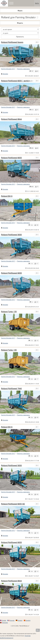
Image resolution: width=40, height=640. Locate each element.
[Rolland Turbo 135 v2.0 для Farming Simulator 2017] (20, 325)
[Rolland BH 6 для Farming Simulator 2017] (20, 440)
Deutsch (20, 620)
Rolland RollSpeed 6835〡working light (17, 81)
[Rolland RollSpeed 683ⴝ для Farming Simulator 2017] (20, 171)
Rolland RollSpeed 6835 (11, 158)
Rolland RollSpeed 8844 (11, 119)
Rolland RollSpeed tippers (12, 42)
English (4, 620)
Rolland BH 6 (6, 196)
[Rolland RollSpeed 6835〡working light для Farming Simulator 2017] (20, 94)
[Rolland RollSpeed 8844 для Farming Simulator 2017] (20, 594)
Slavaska (5, 74)
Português (5, 622)
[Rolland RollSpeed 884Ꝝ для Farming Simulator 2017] (20, 132)
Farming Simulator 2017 (8, 69)
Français (11, 620)
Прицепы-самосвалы (23, 69)
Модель (20, 23)
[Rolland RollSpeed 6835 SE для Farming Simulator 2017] (20, 517)
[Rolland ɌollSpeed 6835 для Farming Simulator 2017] (20, 286)
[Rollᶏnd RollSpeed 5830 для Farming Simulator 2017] (20, 248)
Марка (20, 10)
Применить (20, 36)
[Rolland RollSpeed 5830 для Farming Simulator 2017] (20, 479)
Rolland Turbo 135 (9, 311)
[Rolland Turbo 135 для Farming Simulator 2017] (20, 363)
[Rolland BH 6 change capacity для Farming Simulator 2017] (20, 209)
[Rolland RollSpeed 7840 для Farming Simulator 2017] (20, 402)
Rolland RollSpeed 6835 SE (13, 504)
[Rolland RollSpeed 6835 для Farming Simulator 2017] (20, 556)
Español (28, 620)
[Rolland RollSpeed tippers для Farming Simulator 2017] (20, 55)
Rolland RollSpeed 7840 (11, 388)
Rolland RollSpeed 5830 (11, 235)
